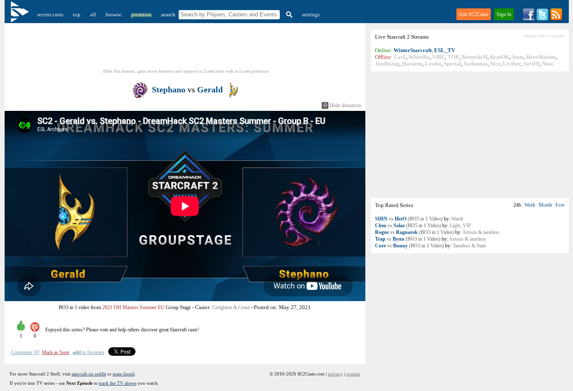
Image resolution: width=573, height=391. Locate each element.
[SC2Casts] (21, 14)
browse (114, 14)
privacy (335, 373)
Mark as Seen (55, 352)
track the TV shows (117, 383)
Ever (560, 205)
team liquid (124, 373)
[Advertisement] (470, 134)
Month (545, 205)
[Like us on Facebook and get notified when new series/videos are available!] (528, 19)
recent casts (50, 14)
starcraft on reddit (89, 373)
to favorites (88, 352)
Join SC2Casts (473, 14)
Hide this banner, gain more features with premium (186, 70)
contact (353, 373)
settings (311, 14)
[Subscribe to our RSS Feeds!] (556, 19)
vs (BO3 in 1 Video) (414, 232)
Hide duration (345, 105)
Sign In (504, 14)
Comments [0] (25, 352)
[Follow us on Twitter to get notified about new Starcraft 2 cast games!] (542, 19)
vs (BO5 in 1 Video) (409, 219)
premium (141, 14)
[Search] (288, 14)
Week (529, 205)
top (77, 14)
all (93, 14)
